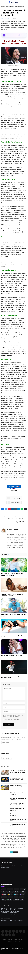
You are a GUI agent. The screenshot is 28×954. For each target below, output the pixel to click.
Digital (17, 889)
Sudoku (10, 920)
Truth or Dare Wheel (18, 920)
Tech (4, 889)
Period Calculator (5, 911)
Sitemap (8, 949)
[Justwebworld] (14, 2)
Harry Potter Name (14, 912)
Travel (16, 894)
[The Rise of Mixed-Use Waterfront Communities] (5, 787)
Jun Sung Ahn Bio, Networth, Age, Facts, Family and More (12, 676)
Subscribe (5, 746)
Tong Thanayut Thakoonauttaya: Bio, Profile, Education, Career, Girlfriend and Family (20, 520)
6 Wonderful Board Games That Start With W (17, 804)
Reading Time (13, 909)
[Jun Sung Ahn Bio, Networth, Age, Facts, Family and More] (14, 667)
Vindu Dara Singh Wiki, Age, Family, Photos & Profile (13, 615)
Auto (11, 897)
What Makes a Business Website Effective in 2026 (16, 778)
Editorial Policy (19, 943)
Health (4, 894)
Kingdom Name (12, 914)
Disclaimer (9, 941)
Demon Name (4, 914)
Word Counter (13, 908)
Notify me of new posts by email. (12, 719)
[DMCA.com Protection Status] (14, 852)
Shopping (17, 899)
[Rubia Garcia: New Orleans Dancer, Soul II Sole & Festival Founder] (14, 565)
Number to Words (15, 911)
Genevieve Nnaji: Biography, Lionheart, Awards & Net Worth (12, 594)
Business (11, 889)
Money (23, 889)
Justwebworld (15, 948)
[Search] (26, 2)
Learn (4, 891)
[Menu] (2, 2)
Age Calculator (4, 908)
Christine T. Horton (6, 18)
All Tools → (20, 914)
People (6, 6)
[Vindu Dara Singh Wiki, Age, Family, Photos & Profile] (14, 605)
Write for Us (14, 945)
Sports (9, 899)
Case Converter (21, 908)
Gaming (22, 894)
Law (4, 899)
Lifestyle (17, 891)
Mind (22, 897)
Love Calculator (4, 909)
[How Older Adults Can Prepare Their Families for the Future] (5, 772)
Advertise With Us (18, 939)
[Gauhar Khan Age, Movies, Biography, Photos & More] (14, 626)
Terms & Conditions (8, 943)
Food (16, 897)
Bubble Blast (4, 920)
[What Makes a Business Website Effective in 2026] (5, 779)
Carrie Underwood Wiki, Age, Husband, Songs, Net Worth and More (12, 656)
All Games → (13, 922)
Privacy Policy (17, 941)
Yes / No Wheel (4, 922)
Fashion (5, 897)
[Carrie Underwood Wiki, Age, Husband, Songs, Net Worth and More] (14, 646)
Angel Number (4, 912)
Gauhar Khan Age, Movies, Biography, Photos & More (13, 635)
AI (22, 899)
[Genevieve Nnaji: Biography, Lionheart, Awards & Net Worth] (14, 585)
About (5, 939)
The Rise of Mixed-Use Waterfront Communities (17, 786)
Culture (23, 891)
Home (2, 6)
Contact (10, 939)
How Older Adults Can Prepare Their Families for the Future (18, 771)
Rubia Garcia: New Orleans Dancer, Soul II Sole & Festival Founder (12, 574)
